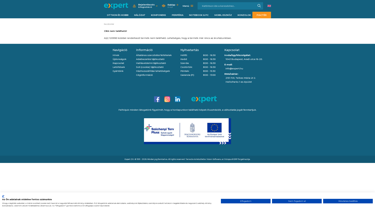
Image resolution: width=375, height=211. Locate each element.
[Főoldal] (116, 6)
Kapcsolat (118, 63)
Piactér (262, 15)
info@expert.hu (234, 68)
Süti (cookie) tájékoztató (150, 67)
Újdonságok (119, 59)
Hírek (116, 55)
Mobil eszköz (223, 15)
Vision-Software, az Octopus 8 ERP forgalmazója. (228, 159)
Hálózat (139, 15)
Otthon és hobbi (117, 15)
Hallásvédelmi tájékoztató (151, 63)
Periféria (177, 15)
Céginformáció (144, 75)
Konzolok (244, 15)
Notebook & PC (199, 15)
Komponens (158, 15)
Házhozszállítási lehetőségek (153, 71)
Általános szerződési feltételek (154, 55)
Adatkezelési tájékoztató (150, 59)
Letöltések (119, 67)
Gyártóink (118, 71)
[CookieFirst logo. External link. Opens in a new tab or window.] (3, 196)
